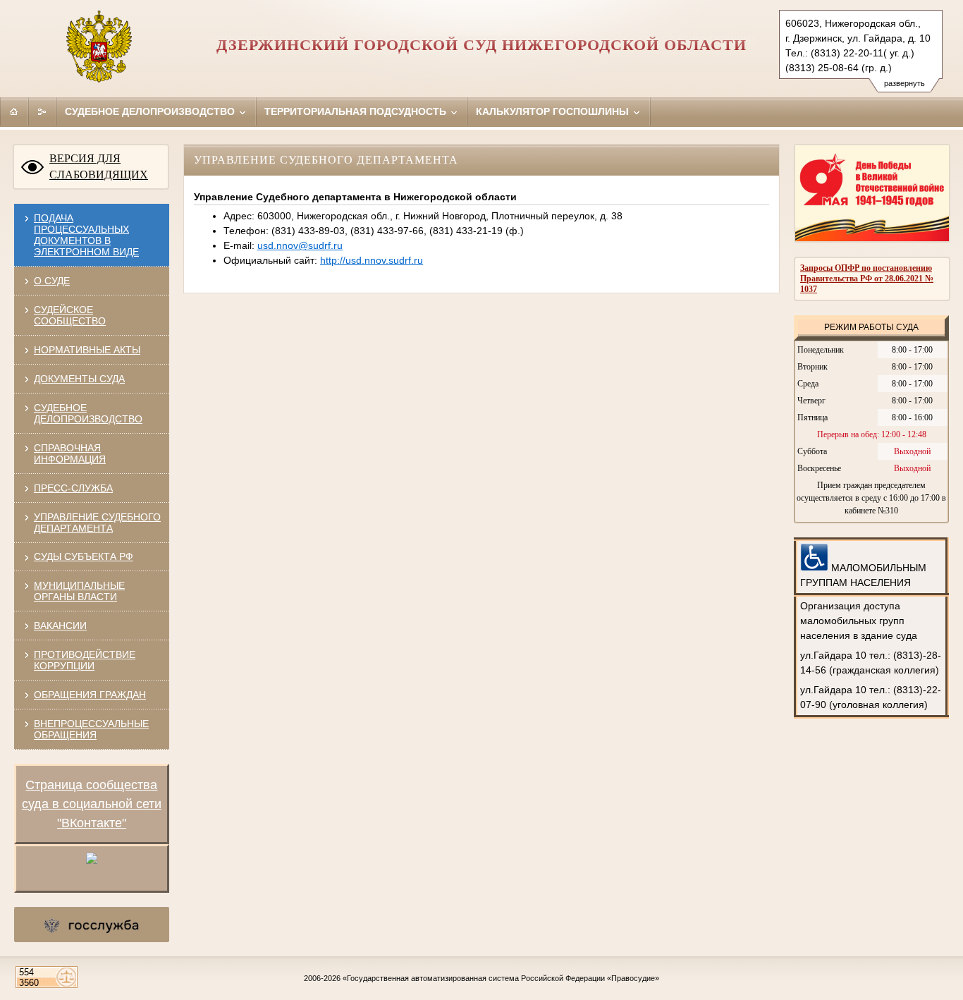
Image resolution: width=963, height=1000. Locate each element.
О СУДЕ (52, 280)
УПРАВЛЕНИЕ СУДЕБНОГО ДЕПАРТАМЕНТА (97, 522)
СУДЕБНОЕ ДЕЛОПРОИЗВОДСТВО (88, 413)
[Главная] (14, 111)
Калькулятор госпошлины (554, 111)
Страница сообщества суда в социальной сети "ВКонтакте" (91, 804)
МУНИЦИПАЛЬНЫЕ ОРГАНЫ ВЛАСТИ (79, 591)
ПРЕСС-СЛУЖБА (73, 488)
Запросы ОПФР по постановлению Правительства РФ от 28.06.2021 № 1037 (866, 278)
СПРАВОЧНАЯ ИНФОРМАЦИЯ (70, 453)
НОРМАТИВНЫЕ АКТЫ (87, 349)
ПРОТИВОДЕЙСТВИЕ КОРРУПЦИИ (84, 660)
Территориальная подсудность (356, 111)
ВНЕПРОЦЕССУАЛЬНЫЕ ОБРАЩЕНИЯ (91, 729)
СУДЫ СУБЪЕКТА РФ (83, 556)
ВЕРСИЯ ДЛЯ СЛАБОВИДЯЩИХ (98, 166)
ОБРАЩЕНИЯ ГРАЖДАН (90, 694)
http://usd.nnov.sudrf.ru (371, 260)
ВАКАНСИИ (60, 625)
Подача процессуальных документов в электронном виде (86, 234)
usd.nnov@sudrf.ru (300, 245)
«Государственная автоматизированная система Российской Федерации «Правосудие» (501, 978)
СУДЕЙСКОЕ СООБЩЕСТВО (70, 315)
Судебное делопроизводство (151, 111)
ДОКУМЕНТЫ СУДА (79, 378)
